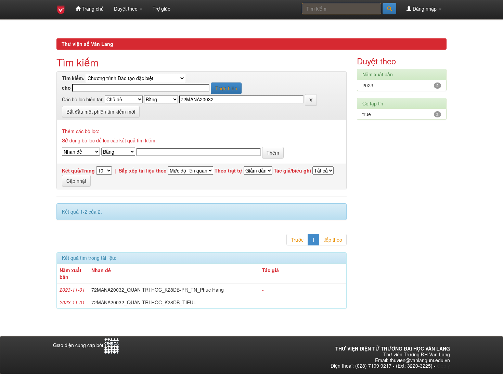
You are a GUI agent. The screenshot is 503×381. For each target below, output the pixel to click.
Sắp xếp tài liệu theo (143, 171)
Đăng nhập (424, 8)
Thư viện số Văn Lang (87, 43)
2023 (367, 85)
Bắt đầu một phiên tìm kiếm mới (100, 111)
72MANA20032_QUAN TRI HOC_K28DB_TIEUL (143, 302)
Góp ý (443, 365)
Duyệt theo (126, 8)
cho (66, 88)
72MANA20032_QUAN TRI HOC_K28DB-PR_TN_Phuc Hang (157, 289)
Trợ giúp (161, 8)
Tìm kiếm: (73, 78)
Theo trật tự (228, 171)
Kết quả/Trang (78, 171)
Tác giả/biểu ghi (292, 171)
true (366, 114)
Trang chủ (92, 8)
